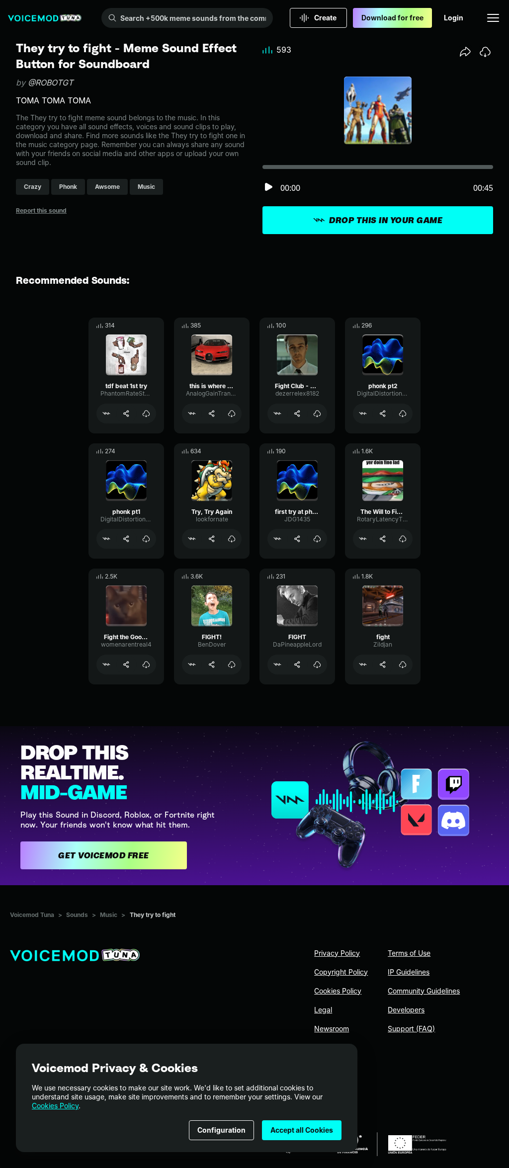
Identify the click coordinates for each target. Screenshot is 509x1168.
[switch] (268, 187)
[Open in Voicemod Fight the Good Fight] (106, 664)
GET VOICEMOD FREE (103, 855)
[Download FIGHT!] (232, 664)
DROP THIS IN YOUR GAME (385, 220)
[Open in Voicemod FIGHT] (277, 664)
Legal (323, 1009)
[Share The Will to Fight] (383, 539)
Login (453, 17)
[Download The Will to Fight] (403, 539)
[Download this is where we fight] (232, 413)
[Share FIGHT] (297, 664)
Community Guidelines (424, 991)
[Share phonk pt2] (383, 413)
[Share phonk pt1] (126, 539)
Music (108, 914)
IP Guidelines (408, 972)
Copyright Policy (341, 972)
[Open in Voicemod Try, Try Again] (192, 539)
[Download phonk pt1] (146, 539)
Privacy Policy (337, 953)
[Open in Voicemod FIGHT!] (192, 664)
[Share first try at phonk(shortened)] (297, 539)
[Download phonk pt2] (403, 413)
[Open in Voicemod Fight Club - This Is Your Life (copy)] (277, 413)
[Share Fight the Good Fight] (126, 664)
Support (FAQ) (411, 1028)
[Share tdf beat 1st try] (126, 413)
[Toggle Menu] (493, 18)
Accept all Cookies (301, 1130)
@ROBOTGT (50, 82)
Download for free (392, 17)
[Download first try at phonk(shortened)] (317, 539)
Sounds (77, 914)
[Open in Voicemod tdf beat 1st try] (106, 413)
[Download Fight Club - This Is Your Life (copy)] (317, 413)
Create (325, 17)
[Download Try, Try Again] (232, 539)
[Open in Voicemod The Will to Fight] (363, 539)
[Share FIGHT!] (212, 664)
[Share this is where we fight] (212, 413)
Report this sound (41, 210)
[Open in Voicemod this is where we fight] (192, 413)
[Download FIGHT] (317, 664)
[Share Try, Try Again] (212, 539)
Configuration (221, 1130)
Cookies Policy (55, 1105)
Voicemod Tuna (32, 914)
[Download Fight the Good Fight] (146, 664)
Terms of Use (409, 953)
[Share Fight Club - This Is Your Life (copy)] (297, 413)
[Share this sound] (465, 52)
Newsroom (331, 1028)
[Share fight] (383, 664)
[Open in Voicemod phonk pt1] (106, 539)
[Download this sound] (485, 52)
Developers (406, 1009)
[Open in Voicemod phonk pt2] (363, 413)
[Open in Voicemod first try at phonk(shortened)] (277, 539)
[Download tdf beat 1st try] (146, 413)
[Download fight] (403, 664)
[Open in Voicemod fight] (363, 664)
